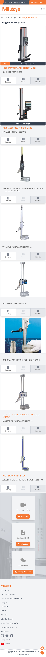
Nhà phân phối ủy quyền (9, 623)
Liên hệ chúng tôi (7, 619)
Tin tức (3, 611)
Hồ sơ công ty (5, 590)
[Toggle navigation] (44, 9)
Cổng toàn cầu (6, 640)
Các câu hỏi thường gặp (9, 627)
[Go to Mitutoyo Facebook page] (12, 635)
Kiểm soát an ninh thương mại (11, 598)
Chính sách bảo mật (8, 594)
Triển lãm (4, 615)
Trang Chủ (4, 17)
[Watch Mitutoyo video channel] (7, 635)
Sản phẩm (14, 17)
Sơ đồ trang (5, 631)
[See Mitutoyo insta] (3, 635)
